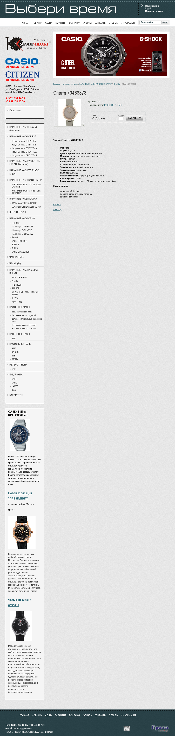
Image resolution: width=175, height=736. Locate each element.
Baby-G (15, 237)
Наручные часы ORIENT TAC (24, 152)
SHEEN (15, 248)
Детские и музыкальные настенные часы (27, 320)
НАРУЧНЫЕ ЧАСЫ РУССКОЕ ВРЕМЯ (95, 84)
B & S (14, 390)
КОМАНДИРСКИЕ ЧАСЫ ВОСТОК (26, 207)
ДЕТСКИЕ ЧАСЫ (17, 212)
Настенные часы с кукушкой (24, 315)
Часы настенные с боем (22, 311)
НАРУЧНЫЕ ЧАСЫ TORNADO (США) (24, 172)
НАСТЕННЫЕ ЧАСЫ (19, 307)
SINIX (14, 338)
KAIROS (15, 352)
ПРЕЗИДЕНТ (17, 285)
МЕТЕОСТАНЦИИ (18, 364)
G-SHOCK (16, 223)
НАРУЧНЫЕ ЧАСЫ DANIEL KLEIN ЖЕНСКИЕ (26, 192)
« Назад (57, 209)
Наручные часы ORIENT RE (24, 144)
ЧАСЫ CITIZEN (16, 257)
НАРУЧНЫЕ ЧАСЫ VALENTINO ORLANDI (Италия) (24, 162)
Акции (48, 22)
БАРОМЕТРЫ (16, 395)
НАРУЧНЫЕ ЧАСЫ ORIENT (22, 136)
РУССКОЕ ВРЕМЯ (113, 105)
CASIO (14, 382)
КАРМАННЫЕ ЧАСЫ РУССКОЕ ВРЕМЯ (25, 293)
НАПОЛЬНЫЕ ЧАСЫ (19, 333)
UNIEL (14, 369)
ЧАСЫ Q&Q (15, 263)
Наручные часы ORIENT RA (24, 141)
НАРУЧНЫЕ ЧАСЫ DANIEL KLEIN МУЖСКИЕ (26, 185)
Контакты (100, 22)
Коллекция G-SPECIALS (22, 234)
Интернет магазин (70, 84)
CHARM (116, 84)
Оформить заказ (154, 11)
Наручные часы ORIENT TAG (24, 155)
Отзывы (113, 22)
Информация (128, 22)
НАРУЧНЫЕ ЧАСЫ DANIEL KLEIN (25, 179)
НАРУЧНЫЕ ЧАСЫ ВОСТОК (23, 198)
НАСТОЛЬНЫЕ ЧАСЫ (20, 343)
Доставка (74, 22)
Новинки (37, 22)
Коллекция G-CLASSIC (22, 230)
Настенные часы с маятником (24, 328)
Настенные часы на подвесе (24, 325)
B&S (13, 355)
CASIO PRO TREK (19, 241)
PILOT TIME (17, 301)
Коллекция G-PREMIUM (22, 226)
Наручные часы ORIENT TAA (24, 148)
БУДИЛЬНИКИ (16, 374)
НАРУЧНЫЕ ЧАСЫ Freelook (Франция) (23, 128)
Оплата (87, 22)
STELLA (15, 359)
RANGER (15, 288)
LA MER (15, 386)
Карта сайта (15, 110)
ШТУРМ (15, 298)
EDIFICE (15, 244)
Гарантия (60, 22)
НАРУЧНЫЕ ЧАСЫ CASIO (22, 218)
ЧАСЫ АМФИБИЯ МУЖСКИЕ (24, 203)
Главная (24, 22)
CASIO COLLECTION (21, 252)
